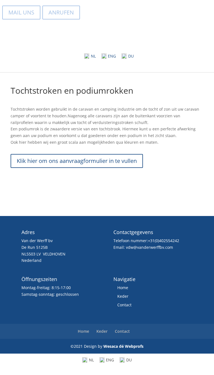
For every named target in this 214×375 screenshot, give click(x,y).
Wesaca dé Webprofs (123, 346)
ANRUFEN (61, 12)
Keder (122, 296)
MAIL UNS (21, 12)
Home (122, 287)
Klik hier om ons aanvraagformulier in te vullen (77, 161)
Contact (124, 304)
